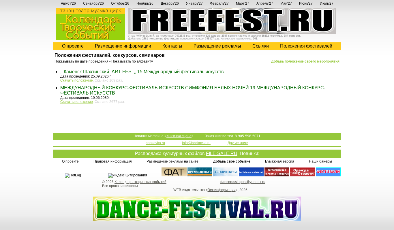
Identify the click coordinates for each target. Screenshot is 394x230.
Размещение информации (123, 46)
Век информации (222, 190)
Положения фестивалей (306, 46)
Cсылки (260, 46)
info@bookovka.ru (196, 143)
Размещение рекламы (217, 46)
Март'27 (242, 3)
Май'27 (286, 3)
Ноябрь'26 (144, 3)
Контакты (172, 46)
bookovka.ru (155, 143)
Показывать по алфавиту (132, 61)
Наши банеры (320, 161)
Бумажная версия (279, 161)
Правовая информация (112, 161)
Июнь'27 (306, 3)
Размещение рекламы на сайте (172, 161)
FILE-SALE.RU (221, 153)
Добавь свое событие (231, 161)
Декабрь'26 (170, 3)
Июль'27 (326, 3)
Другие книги (238, 143)
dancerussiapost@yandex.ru (242, 182)
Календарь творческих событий (140, 182)
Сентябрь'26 (93, 3)
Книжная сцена (179, 136)
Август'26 (68, 3)
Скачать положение (76, 80)
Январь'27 (194, 3)
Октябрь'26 (120, 3)
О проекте (73, 46)
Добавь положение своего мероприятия (305, 61)
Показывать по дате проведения (81, 61)
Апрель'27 (264, 3)
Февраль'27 (219, 3)
